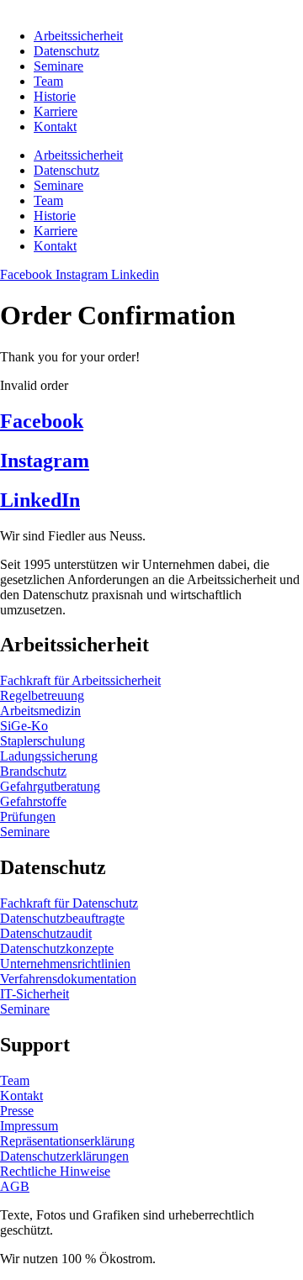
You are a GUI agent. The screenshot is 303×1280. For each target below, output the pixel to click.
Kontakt (55, 126)
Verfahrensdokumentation (68, 979)
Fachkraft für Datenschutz (69, 903)
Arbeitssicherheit (78, 36)
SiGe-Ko (24, 726)
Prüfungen (28, 816)
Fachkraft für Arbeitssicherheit (80, 680)
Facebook (41, 421)
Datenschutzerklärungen (64, 1156)
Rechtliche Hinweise (55, 1171)
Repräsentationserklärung (67, 1141)
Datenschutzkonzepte (57, 948)
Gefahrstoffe (33, 801)
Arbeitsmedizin (40, 710)
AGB (14, 1186)
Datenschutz (66, 51)
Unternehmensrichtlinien (65, 963)
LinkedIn (40, 500)
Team (48, 81)
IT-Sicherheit (34, 994)
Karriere (55, 111)
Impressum (29, 1126)
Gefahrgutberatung (50, 786)
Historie (55, 96)
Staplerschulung (42, 741)
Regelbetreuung (42, 695)
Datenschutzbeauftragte (62, 918)
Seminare (58, 66)
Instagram (44, 460)
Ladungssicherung (49, 756)
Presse (17, 1111)
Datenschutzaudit (46, 933)
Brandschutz (33, 771)
